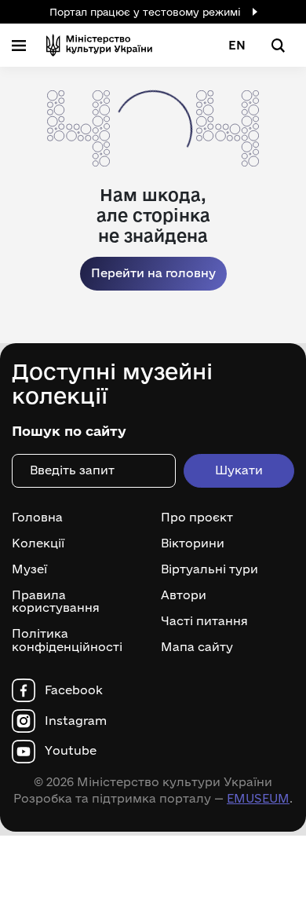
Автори (183, 595)
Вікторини (192, 543)
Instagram (76, 721)
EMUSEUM (258, 798)
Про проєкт (197, 517)
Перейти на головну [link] (153, 273)
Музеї (29, 569)
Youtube (71, 751)
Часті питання (204, 621)
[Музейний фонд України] (99, 45)
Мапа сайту (197, 647)
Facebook (74, 690)
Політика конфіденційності (67, 640)
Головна (37, 517)
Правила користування (56, 602)
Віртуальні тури (209, 569)
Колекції (38, 543)
